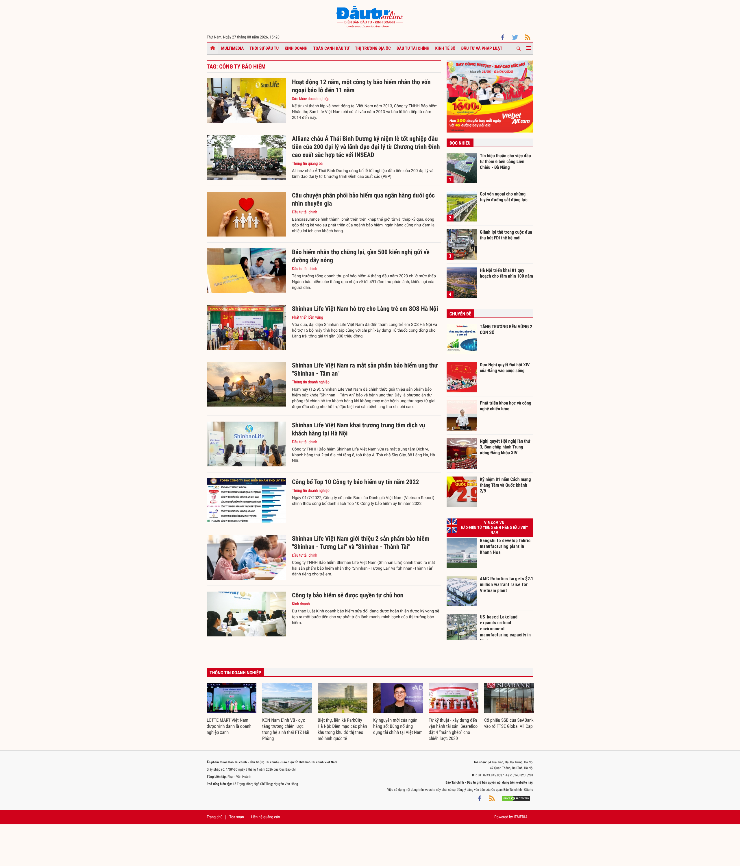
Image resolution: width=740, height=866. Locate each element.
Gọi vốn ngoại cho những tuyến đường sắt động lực (504, 196)
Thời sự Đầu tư (264, 48)
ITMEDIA (521, 817)
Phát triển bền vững (307, 317)
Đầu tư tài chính (413, 48)
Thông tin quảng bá (307, 163)
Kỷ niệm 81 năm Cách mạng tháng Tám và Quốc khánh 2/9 (505, 485)
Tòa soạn (236, 817)
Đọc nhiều (460, 143)
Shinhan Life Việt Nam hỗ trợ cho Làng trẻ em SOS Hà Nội (365, 309)
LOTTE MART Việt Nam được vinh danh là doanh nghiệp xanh (229, 726)
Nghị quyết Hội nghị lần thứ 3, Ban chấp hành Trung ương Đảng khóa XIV (505, 446)
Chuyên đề (460, 314)
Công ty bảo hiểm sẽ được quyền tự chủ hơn (347, 595)
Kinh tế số (445, 48)
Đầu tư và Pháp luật (481, 48)
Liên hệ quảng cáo (265, 817)
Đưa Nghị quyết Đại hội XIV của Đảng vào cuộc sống (505, 367)
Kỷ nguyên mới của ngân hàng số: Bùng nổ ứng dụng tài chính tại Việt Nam (398, 726)
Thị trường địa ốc (373, 48)
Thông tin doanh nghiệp (311, 382)
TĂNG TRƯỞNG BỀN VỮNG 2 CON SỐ (506, 329)
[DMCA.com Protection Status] (516, 798)
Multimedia (232, 48)
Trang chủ (214, 817)
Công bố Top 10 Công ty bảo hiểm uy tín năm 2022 (355, 482)
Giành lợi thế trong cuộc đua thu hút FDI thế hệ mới (506, 235)
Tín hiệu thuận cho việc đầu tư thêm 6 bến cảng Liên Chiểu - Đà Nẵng (505, 161)
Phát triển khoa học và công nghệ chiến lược (505, 405)
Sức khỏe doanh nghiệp (310, 99)
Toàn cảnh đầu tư (331, 48)
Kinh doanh (296, 48)
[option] (231, 709)
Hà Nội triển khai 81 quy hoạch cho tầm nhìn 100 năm (506, 273)
